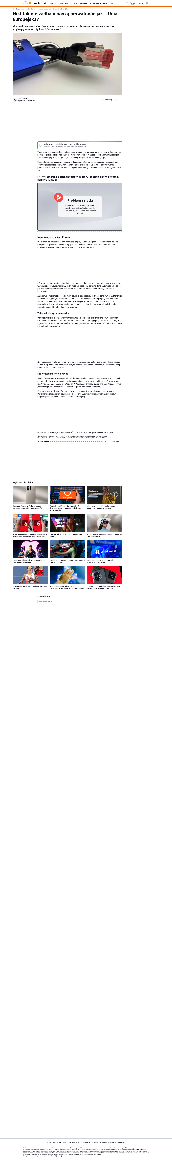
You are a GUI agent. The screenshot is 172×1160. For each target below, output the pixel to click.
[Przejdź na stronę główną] (25, 5)
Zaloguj (140, 3)
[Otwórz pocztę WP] (127, 3)
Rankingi (83, 3)
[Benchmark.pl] (39, 3)
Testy (75, 3)
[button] (132, 3)
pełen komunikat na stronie (88, 387)
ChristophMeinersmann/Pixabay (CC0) (90, 437)
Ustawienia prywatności (116, 1142)
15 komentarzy (107, 100)
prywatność (77, 152)
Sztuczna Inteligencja (98, 3)
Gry (111, 3)
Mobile (52, 3)
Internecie (89, 152)
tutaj (60, 1156)
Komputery (64, 3)
